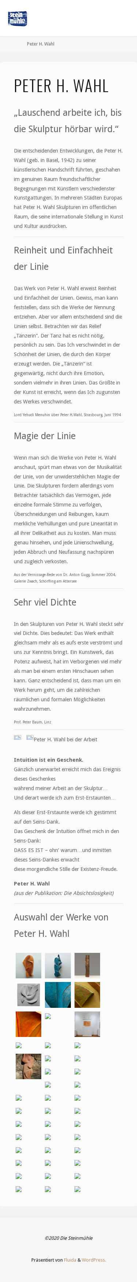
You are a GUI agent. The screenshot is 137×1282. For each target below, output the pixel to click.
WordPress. (94, 1260)
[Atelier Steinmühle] (17, 18)
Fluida (69, 1260)
